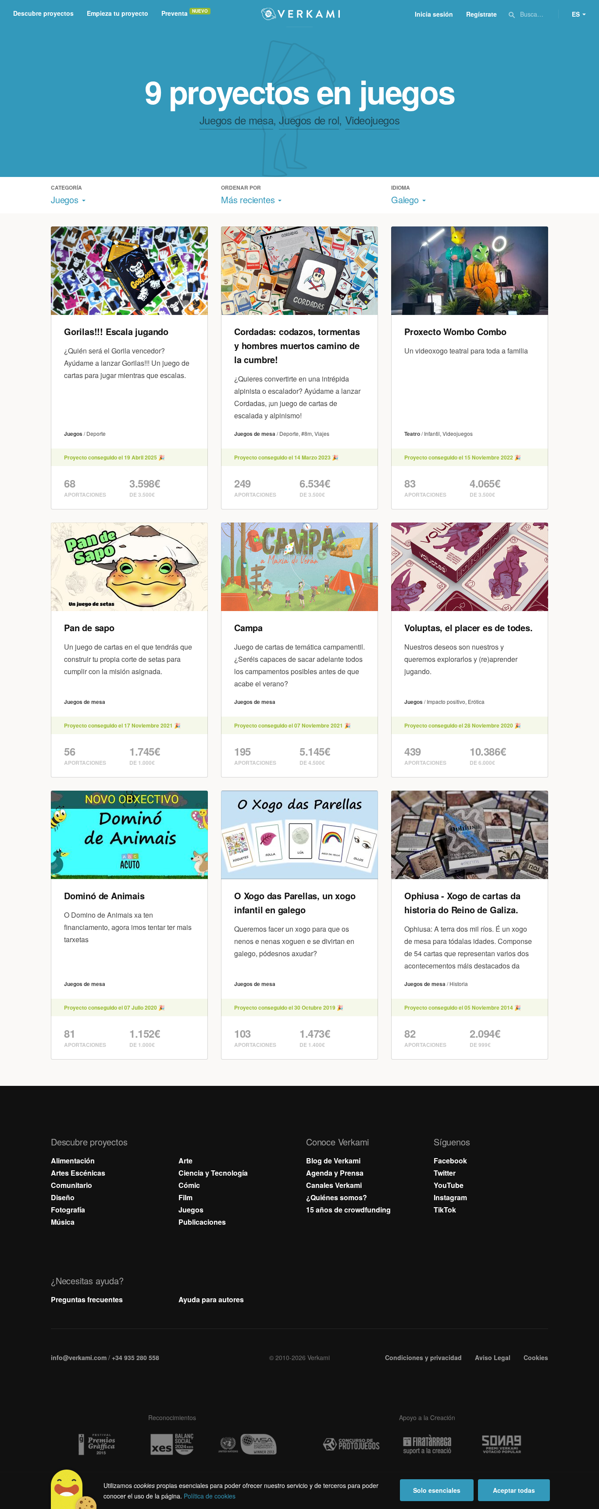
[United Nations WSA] (248, 1444)
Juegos (190, 1210)
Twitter (445, 1173)
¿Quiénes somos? (336, 1197)
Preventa (174, 13)
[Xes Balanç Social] (172, 1444)
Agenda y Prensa (335, 1173)
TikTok (445, 1210)
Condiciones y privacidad (423, 1357)
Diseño (63, 1197)
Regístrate (481, 14)
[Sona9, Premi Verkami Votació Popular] (503, 1444)
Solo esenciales (436, 1490)
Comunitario (71, 1185)
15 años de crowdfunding (348, 1210)
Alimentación (73, 1161)
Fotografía (68, 1210)
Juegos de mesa (236, 119)
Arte (185, 1161)
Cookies (536, 1357)
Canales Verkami (334, 1185)
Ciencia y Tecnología (213, 1173)
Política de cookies (209, 1495)
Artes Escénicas (78, 1173)
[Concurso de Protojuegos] (351, 1444)
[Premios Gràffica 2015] (96, 1444)
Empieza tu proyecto (117, 13)
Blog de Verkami (333, 1161)
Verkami (300, 14)
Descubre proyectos (43, 13)
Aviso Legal (492, 1357)
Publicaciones (202, 1222)
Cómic (189, 1185)
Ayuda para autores (211, 1299)
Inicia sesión (434, 14)
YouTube (449, 1185)
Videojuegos (372, 119)
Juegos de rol (309, 119)
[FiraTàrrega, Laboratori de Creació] (427, 1444)
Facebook (450, 1161)
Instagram (450, 1197)
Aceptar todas (514, 1490)
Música (63, 1222)
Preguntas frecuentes (87, 1299)
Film (185, 1197)
